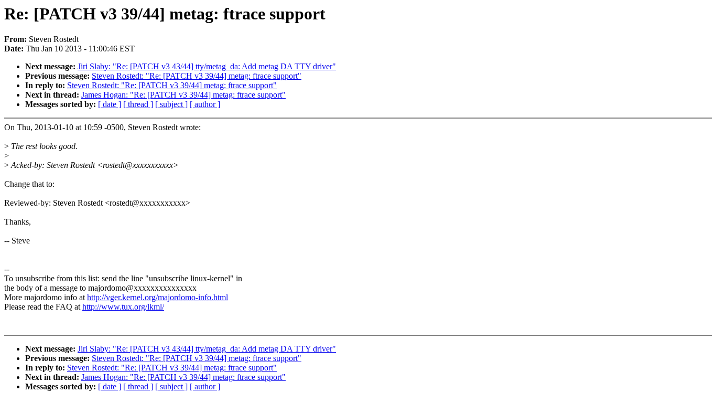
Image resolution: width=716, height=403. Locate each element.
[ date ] (109, 104)
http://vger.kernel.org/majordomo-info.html (157, 297)
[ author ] (205, 104)
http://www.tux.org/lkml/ (123, 306)
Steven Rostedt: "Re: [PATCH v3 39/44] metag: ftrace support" (196, 75)
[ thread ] (138, 104)
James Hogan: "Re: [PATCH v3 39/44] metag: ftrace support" (183, 94)
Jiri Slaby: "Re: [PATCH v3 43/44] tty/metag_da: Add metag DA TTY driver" (207, 66)
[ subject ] (171, 104)
